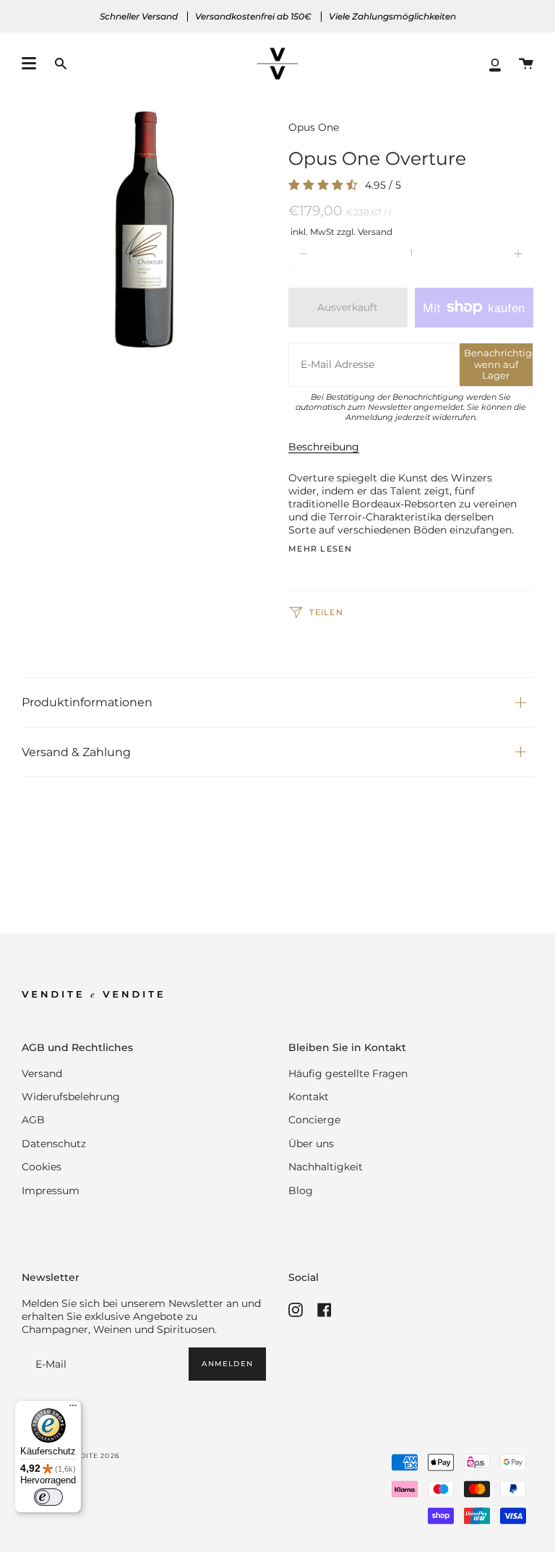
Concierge (314, 1119)
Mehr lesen (320, 550)
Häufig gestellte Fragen (348, 1073)
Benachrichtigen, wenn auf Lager (498, 364)
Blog (300, 1190)
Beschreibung (323, 447)
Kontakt (308, 1096)
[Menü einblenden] (29, 63)
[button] (60, 64)
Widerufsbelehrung (71, 1096)
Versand (42, 1073)
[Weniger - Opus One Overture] (337, 253)
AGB (33, 1119)
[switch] (48, 1497)
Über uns (311, 1143)
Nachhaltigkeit (325, 1166)
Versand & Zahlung (76, 752)
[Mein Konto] (495, 64)
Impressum (50, 1190)
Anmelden (227, 1363)
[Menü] (73, 1409)
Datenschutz (54, 1143)
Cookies (41, 1166)
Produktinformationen (87, 702)
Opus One (313, 127)
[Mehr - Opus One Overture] (484, 253)
